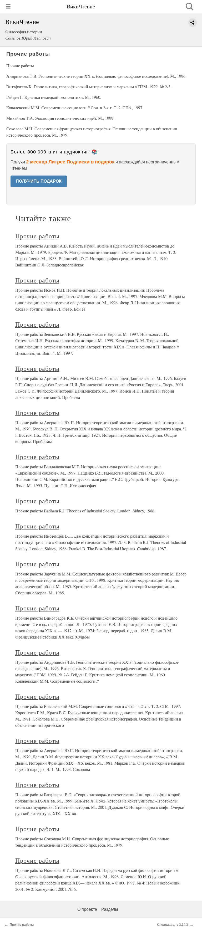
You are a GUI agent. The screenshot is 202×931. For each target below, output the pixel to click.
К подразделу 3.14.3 (172, 925)
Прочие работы (37, 236)
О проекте (87, 909)
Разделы (109, 909)
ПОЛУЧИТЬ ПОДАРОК (39, 181)
